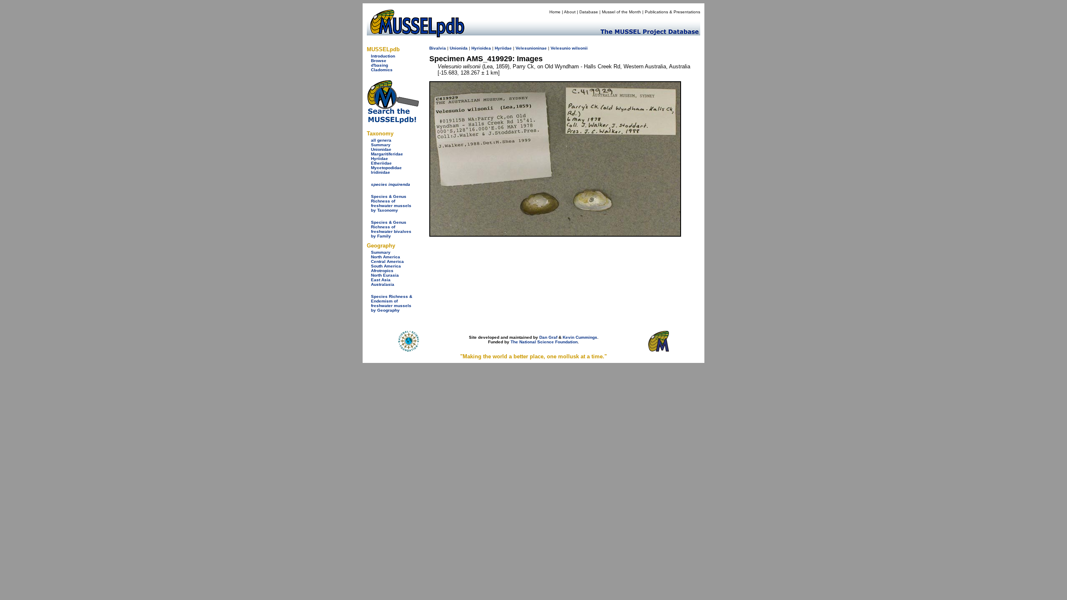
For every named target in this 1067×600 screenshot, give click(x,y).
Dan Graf (548, 337)
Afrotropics (382, 270)
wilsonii (580, 48)
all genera (381, 140)
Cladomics (382, 70)
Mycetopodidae (386, 167)
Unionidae (381, 149)
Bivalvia (437, 48)
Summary (381, 144)
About (570, 12)
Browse (378, 60)
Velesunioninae (531, 48)
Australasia (382, 284)
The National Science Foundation (544, 342)
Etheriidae (381, 163)
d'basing (379, 65)
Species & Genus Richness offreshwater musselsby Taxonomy (391, 203)
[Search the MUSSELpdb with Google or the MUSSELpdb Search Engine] (393, 121)
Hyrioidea (481, 48)
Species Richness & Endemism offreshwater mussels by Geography (391, 303)
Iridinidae (380, 172)
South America (386, 266)
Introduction (383, 56)
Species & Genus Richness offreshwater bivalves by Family (391, 229)
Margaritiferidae (387, 154)
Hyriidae (379, 158)
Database (588, 12)
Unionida (459, 48)
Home (555, 12)
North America (385, 257)
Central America (387, 261)
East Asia (381, 280)
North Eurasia (385, 275)
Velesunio (561, 48)
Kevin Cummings (580, 337)
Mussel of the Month (621, 12)
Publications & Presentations (672, 12)
